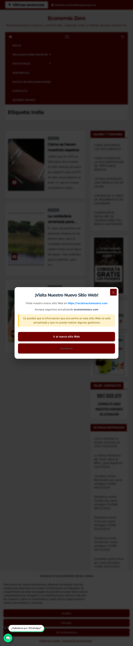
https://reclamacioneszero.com (88, 303)
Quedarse (66, 348)
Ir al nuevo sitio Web (66, 336)
